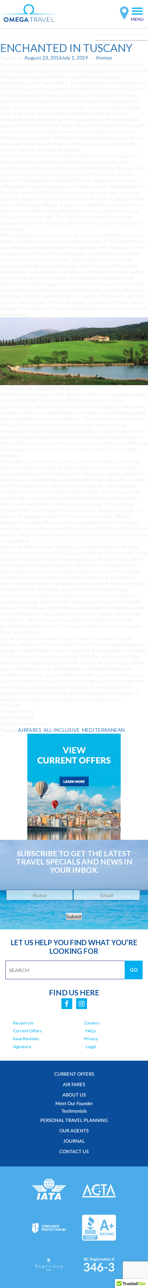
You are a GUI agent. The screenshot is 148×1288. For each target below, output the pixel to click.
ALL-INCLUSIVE (61, 730)
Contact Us (74, 1151)
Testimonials (74, 1111)
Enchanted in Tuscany (66, 47)
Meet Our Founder (74, 1103)
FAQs (90, 1030)
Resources (23, 1023)
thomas (104, 58)
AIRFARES (29, 730)
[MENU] (137, 11)
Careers (92, 1023)
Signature (22, 1046)
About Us (74, 1095)
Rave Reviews (26, 1038)
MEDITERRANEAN (103, 730)
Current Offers (27, 1030)
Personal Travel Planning (74, 1120)
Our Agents (74, 1130)
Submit (74, 916)
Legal (91, 1046)
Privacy (91, 1038)
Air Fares (74, 1084)
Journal (74, 1141)
